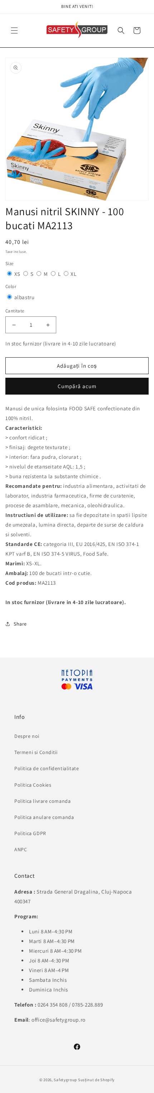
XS (18, 273)
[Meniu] (14, 30)
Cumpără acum (77, 386)
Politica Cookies (33, 785)
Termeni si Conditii (35, 752)
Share (20, 624)
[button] (121, 30)
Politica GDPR (30, 833)
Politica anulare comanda (44, 817)
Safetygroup (65, 1079)
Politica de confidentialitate (46, 768)
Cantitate (14, 311)
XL (73, 273)
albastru (24, 297)
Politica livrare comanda (42, 801)
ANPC (20, 849)
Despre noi (26, 736)
